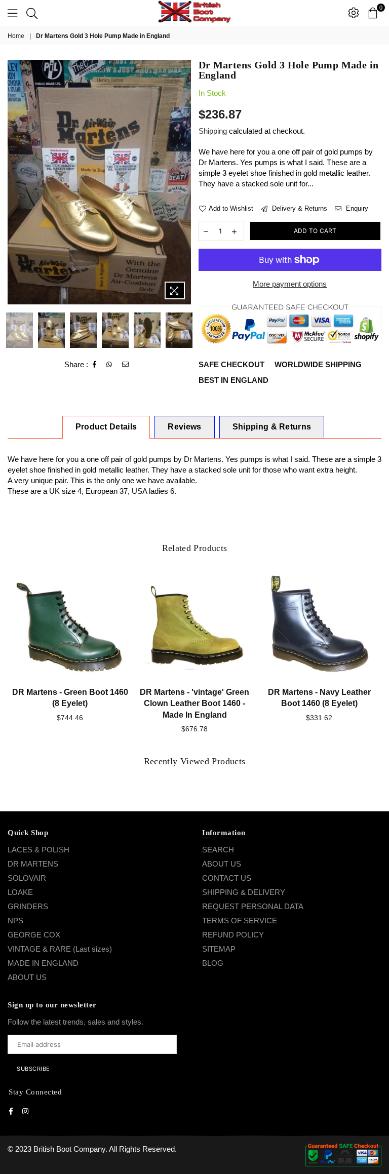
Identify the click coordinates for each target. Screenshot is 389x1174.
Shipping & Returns (272, 426)
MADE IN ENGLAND (43, 963)
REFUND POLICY (233, 934)
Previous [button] (16, 182)
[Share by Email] (126, 364)
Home (16, 36)
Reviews (184, 426)
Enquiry (356, 208)
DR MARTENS (33, 863)
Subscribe (33, 1068)
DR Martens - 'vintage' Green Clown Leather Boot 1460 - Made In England (194, 703)
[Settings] (353, 12)
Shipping (213, 131)
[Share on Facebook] (94, 364)
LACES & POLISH (38, 849)
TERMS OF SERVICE (239, 920)
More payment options (290, 284)
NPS (15, 920)
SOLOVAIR (27, 878)
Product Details (106, 426)
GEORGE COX (34, 934)
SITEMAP (219, 949)
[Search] (32, 12)
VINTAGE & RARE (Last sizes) (60, 949)
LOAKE (20, 892)
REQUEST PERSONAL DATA (252, 906)
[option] (99, 182)
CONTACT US (226, 878)
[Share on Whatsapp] (109, 364)
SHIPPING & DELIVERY (243, 892)
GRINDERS (28, 906)
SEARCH (218, 849)
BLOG (212, 963)
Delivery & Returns (298, 208)
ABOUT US (27, 977)
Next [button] (182, 182)
